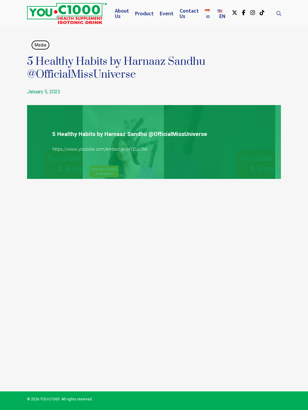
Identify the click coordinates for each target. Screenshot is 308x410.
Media (40, 45)
